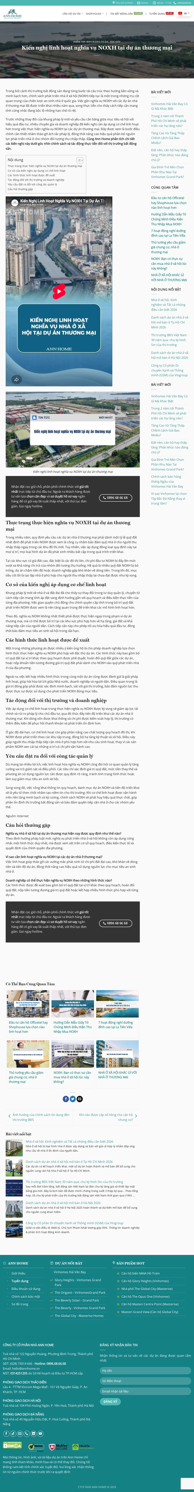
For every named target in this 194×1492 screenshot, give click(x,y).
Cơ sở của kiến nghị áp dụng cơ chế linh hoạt (36, 170)
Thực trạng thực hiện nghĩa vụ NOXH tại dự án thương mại (45, 166)
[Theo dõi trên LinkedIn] (34, 1434)
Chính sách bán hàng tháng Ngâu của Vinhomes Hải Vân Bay (167, 481)
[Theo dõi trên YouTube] (40, 1434)
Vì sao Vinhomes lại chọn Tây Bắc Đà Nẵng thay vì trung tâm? (169, 498)
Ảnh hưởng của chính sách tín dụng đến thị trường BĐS (41, 1117)
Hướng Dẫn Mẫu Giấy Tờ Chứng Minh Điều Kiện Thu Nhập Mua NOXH (168, 219)
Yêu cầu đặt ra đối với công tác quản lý (32, 184)
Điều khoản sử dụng (26, 1289)
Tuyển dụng (157, 13)
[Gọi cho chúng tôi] (27, 1434)
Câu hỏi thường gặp (20, 189)
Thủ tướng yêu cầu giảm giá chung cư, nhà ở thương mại (168, 247)
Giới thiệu (18, 1273)
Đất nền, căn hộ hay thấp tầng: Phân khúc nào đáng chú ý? (169, 155)
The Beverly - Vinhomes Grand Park (80, 1308)
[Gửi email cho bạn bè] (80, 1099)
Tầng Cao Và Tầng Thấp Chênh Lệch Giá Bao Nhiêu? (168, 138)
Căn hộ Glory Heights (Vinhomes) (145, 1281)
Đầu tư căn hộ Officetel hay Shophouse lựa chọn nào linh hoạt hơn (169, 203)
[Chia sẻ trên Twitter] (73, 1099)
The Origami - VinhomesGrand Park (80, 1292)
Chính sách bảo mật (26, 1296)
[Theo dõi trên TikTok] (13, 1434)
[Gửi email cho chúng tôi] (20, 1434)
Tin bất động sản (121, 13)
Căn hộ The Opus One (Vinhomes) (145, 1296)
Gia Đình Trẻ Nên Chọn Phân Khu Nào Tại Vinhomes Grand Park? (167, 172)
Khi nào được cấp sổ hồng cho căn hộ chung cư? (106, 1117)
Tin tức (115, 42)
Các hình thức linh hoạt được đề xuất (31, 175)
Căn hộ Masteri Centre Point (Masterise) (149, 1304)
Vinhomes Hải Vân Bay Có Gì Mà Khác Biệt (169, 106)
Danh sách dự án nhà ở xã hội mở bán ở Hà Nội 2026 (63, 1203)
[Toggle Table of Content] (78, 160)
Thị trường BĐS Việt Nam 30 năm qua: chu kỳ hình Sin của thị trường (74, 1182)
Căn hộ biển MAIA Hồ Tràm (140, 1273)
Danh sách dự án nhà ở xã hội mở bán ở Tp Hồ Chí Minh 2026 (69, 1162)
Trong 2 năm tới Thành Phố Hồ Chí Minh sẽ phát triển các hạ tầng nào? (168, 121)
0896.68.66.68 (56, 1364)
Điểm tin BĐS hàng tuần (91, 42)
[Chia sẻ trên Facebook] (66, 1099)
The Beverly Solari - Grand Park (77, 1300)
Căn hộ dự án (72, 13)
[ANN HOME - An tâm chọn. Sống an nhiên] (12, 14)
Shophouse (93, 13)
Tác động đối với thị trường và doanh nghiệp (36, 180)
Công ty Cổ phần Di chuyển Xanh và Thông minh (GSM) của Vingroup (74, 1223)
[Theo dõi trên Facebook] (6, 1434)
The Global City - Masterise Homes (79, 1316)
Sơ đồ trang (20, 1304)
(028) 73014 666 (21, 1364)
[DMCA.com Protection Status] (12, 1445)
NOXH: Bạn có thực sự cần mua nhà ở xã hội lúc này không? (169, 263)
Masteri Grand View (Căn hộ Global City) (149, 1312)
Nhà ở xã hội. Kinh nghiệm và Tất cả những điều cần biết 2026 (69, 1141)
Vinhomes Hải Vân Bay (70, 1272)
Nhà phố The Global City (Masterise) (147, 1289)
